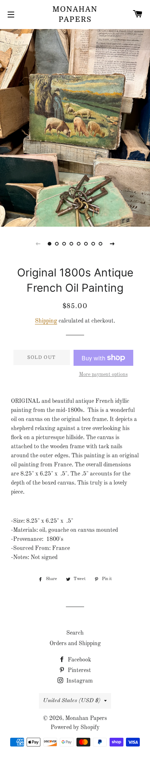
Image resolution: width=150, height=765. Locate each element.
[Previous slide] (38, 244)
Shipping (46, 321)
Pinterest (78, 670)
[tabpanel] (75, 127)
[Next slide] (112, 244)
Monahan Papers (75, 14)
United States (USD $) (71, 701)
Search (75, 633)
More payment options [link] (103, 374)
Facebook (78, 660)
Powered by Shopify (75, 727)
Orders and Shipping (75, 644)
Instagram (79, 681)
